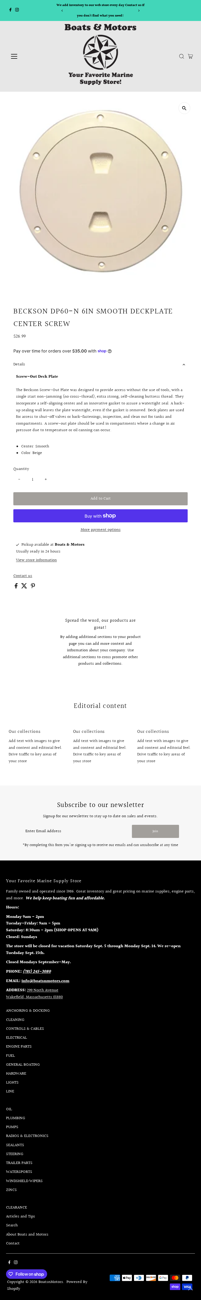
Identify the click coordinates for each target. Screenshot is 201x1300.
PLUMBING (15, 1118)
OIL (9, 1109)
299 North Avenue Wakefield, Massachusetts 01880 (34, 993)
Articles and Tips (20, 1216)
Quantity (21, 469)
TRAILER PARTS (19, 1163)
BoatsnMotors (50, 1282)
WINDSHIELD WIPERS (24, 1181)
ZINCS (11, 1190)
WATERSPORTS (19, 1172)
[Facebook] (10, 10)
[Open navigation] (29, 56)
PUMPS (12, 1127)
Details (19, 364)
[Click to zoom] (184, 108)
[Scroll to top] (190, 1289)
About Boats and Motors (27, 1234)
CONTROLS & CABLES (25, 1029)
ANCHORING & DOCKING (28, 1011)
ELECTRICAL (16, 1037)
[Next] (139, 11)
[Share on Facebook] (17, 587)
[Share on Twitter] (24, 587)
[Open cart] (190, 56)
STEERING (14, 1154)
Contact (13, 1243)
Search (12, 1225)
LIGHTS (12, 1082)
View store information (36, 560)
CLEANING (15, 1020)
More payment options (101, 530)
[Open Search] (181, 56)
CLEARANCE (16, 1207)
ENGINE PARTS (19, 1046)
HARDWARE (16, 1073)
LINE (10, 1091)
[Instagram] (17, 10)
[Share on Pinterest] (33, 587)
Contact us (22, 576)
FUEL (10, 1056)
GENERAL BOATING (23, 1064)
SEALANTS (15, 1145)
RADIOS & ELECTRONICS (27, 1136)
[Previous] (62, 11)
